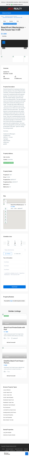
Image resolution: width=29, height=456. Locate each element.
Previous (4, 243)
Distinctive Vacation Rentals (11, 16)
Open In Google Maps (8, 162)
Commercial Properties (8, 415)
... (23, 335)
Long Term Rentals (7, 432)
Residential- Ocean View (8, 402)
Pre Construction (6, 407)
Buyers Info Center (19, 449)
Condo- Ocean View (7, 395)
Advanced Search (9, 449)
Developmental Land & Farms (9, 412)
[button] (18, 215)
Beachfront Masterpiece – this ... (19, 204)
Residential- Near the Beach (9, 405)
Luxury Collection (7, 390)
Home (2, 16)
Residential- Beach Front (8, 400)
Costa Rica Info (19, 450)
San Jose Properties (7, 417)
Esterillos (4, 36)
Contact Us (12, 450)
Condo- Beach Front (7, 392)
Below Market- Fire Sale (8, 420)
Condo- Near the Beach (8, 397)
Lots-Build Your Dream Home (9, 410)
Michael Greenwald (7, 453)
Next (24, 243)
